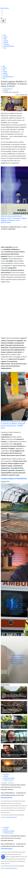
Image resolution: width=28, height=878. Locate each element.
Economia (6, 44)
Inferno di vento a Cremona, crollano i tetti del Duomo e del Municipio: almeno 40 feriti (19, 659)
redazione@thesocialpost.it (11, 817)
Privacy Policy (4, 782)
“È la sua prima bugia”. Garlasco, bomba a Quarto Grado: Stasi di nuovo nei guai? (17, 557)
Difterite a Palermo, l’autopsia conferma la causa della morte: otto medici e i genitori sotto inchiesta (19, 608)
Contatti (5, 776)
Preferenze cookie (8, 780)
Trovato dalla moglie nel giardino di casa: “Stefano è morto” (14, 726)
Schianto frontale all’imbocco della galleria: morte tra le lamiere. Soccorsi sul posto (14, 696)
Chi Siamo (6, 774)
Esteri (5, 39)
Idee (4, 35)
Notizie (3, 693)
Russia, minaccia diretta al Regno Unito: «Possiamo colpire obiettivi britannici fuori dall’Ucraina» (14, 219)
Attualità (5, 42)
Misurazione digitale (9, 778)
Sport (4, 48)
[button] (3, 857)
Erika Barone (8, 89)
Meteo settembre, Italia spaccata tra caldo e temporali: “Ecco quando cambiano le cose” (12, 769)
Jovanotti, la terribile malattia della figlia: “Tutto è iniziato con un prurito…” (14, 755)
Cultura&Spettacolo (8, 46)
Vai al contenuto (4, 8)
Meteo (3, 766)
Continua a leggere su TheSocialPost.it (14, 478)
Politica (5, 37)
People (3, 753)
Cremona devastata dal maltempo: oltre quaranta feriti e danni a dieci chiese (19, 507)
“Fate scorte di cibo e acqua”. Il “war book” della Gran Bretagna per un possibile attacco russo (12, 711)
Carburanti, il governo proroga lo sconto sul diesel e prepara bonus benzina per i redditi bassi (13, 424)
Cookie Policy (10, 782)
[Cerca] (1, 18)
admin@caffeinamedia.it (7, 797)
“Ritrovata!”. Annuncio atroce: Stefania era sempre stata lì (13, 740)
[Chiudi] (3, 21)
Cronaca (5, 40)
